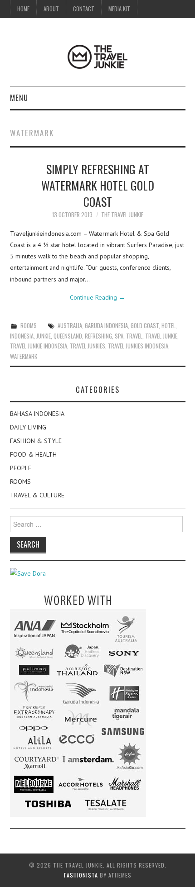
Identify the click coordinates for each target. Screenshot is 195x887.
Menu (19, 97)
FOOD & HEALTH (33, 454)
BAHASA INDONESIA (37, 414)
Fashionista (81, 875)
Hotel (168, 325)
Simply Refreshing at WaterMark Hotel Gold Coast (97, 185)
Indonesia (22, 336)
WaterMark (23, 356)
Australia (70, 325)
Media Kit (119, 9)
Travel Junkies (87, 346)
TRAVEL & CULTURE (37, 495)
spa (119, 336)
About (51, 9)
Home (23, 9)
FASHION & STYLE (36, 441)
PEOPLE (20, 468)
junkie (43, 336)
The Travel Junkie (122, 214)
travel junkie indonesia (38, 346)
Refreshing (98, 336)
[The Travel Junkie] (97, 56)
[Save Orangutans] (28, 573)
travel (134, 336)
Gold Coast (145, 325)
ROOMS (28, 325)
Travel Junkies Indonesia (138, 346)
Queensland (68, 336)
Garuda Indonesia (106, 325)
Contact (83, 9)
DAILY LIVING (28, 427)
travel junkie (161, 336)
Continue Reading (97, 297)
